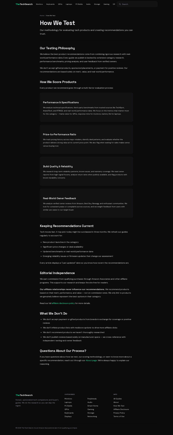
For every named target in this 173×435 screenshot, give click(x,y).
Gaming (106, 4)
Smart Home (93, 406)
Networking (92, 416)
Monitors (39, 4)
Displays (68, 416)
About (116, 402)
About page (91, 360)
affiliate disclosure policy (63, 303)
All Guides (117, 399)
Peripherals (92, 399)
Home (42, 16)
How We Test (118, 406)
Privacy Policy (119, 413)
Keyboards (50, 4)
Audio (88, 4)
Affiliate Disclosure (121, 409)
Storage (97, 4)
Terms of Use (118, 416)
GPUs (60, 4)
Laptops (69, 4)
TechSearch (24, 4)
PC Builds (79, 4)
